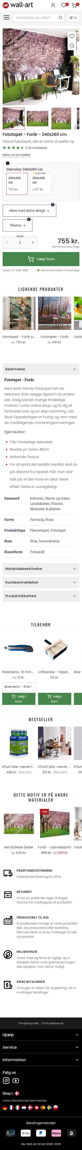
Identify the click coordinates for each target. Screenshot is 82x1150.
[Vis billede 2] (37, 118)
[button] (41, 66)
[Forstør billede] (72, 45)
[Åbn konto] (53, 5)
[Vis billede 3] (61, 118)
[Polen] (55, 1107)
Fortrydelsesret (52, 1023)
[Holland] (24, 1107)
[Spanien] (43, 1107)
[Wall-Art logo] (18, 5)
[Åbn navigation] (6, 17)
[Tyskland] (5, 1107)
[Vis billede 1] (14, 118)
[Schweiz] (36, 1107)
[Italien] (17, 1107)
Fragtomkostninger (34, 870)
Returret (24, 892)
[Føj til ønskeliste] (72, 36)
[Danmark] (30, 1107)
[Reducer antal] (7, 242)
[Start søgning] (60, 17)
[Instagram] (6, 1080)
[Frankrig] (11, 1107)
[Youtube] (15, 1080)
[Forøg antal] (33, 242)
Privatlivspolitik (29, 1023)
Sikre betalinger (31, 982)
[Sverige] (49, 1107)
